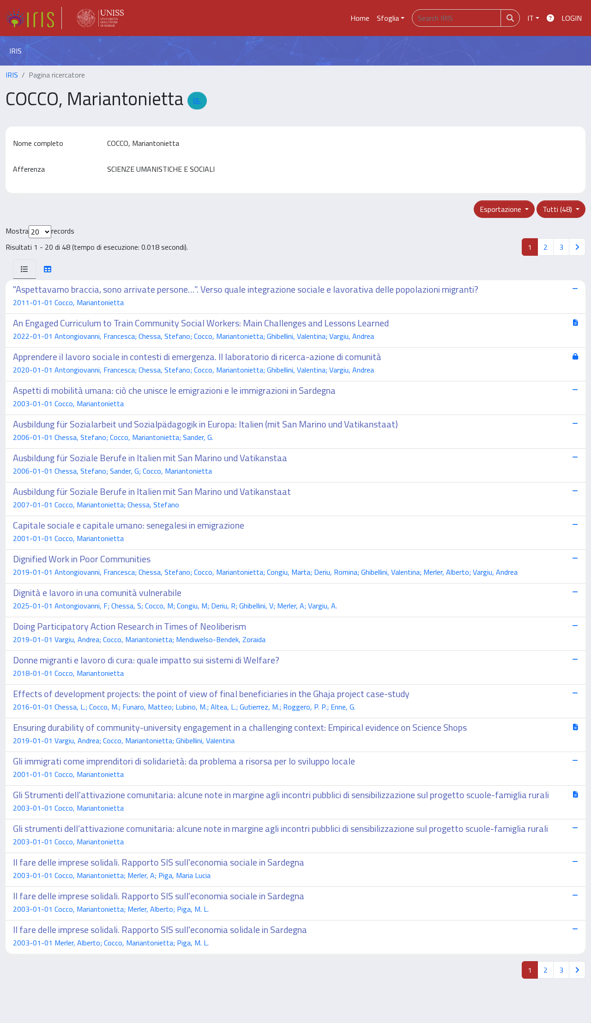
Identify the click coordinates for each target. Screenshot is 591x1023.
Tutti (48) (558, 209)
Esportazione (501, 209)
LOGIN (571, 18)
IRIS (12, 74)
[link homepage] (34, 18)
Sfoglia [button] (388, 18)
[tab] (24, 269)
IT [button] (530, 18)
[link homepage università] (100, 18)
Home (359, 18)
